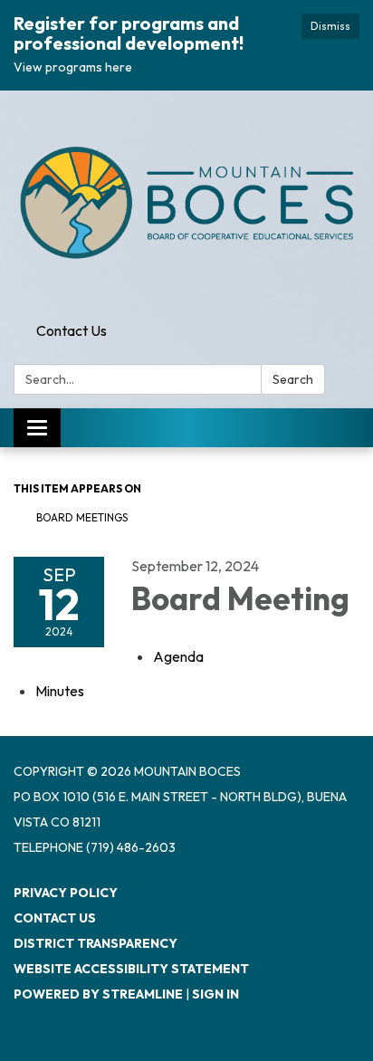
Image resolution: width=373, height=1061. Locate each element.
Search (293, 379)
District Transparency (95, 943)
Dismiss (330, 26)
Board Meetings (82, 517)
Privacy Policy (66, 892)
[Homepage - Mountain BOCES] (186, 203)
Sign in (215, 994)
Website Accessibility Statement (131, 969)
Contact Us (71, 330)
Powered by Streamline (98, 994)
